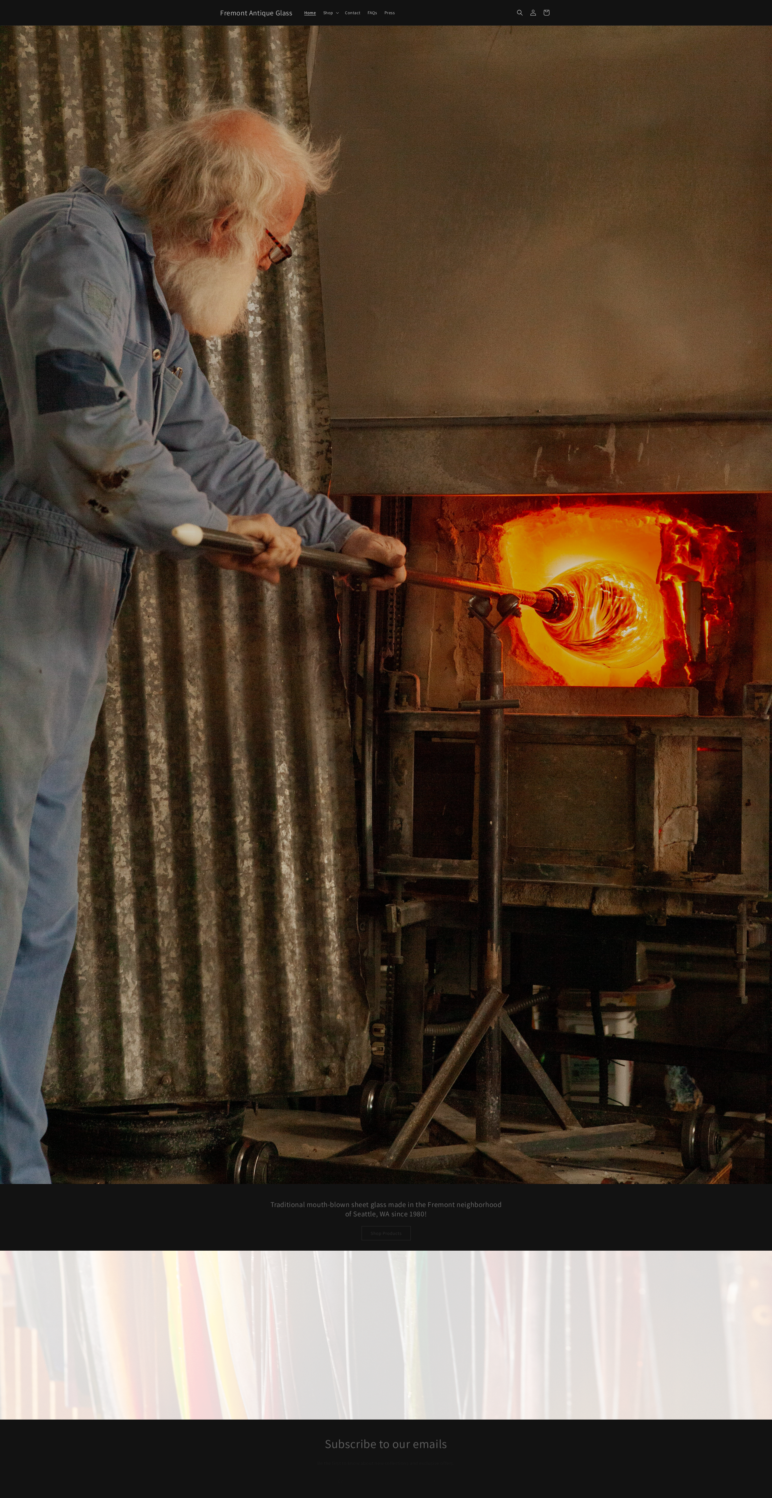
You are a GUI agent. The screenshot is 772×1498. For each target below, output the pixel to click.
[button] (330, 12)
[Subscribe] (433, 1475)
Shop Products (386, 1228)
